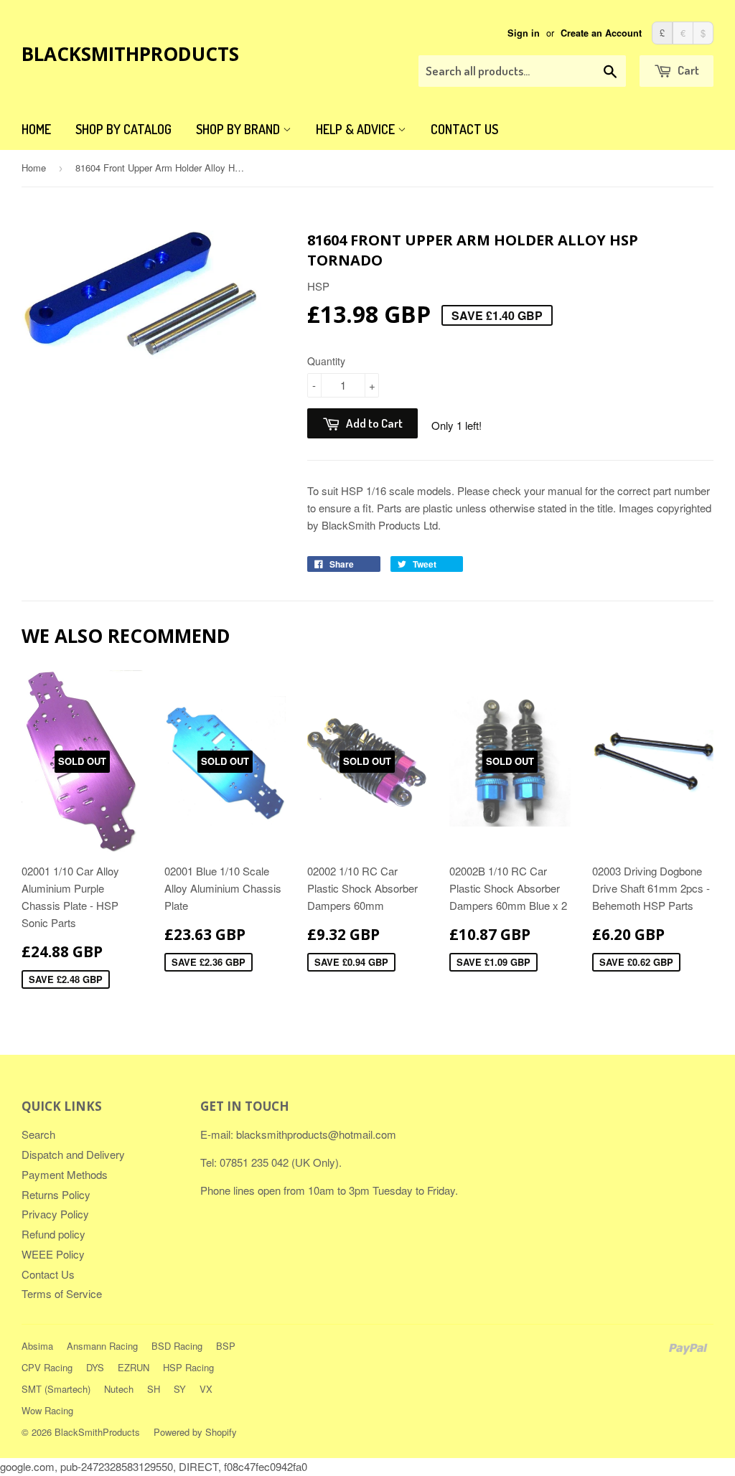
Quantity (326, 361)
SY (180, 1389)
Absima (37, 1346)
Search (38, 1134)
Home (36, 129)
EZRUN (133, 1367)
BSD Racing (176, 1346)
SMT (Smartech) (56, 1389)
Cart (687, 69)
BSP (225, 1346)
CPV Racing (47, 1367)
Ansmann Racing (102, 1346)
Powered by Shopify (195, 1432)
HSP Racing (188, 1367)
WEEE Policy (53, 1253)
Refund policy (53, 1233)
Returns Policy (56, 1194)
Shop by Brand (239, 129)
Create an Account (601, 33)
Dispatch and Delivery (73, 1154)
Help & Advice (357, 129)
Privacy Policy (55, 1213)
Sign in (523, 33)
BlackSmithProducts (130, 54)
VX (206, 1389)
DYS (95, 1367)
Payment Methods (65, 1174)
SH (153, 1389)
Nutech (119, 1389)
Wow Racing (47, 1410)
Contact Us (464, 129)
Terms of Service (62, 1293)
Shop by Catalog (123, 129)
